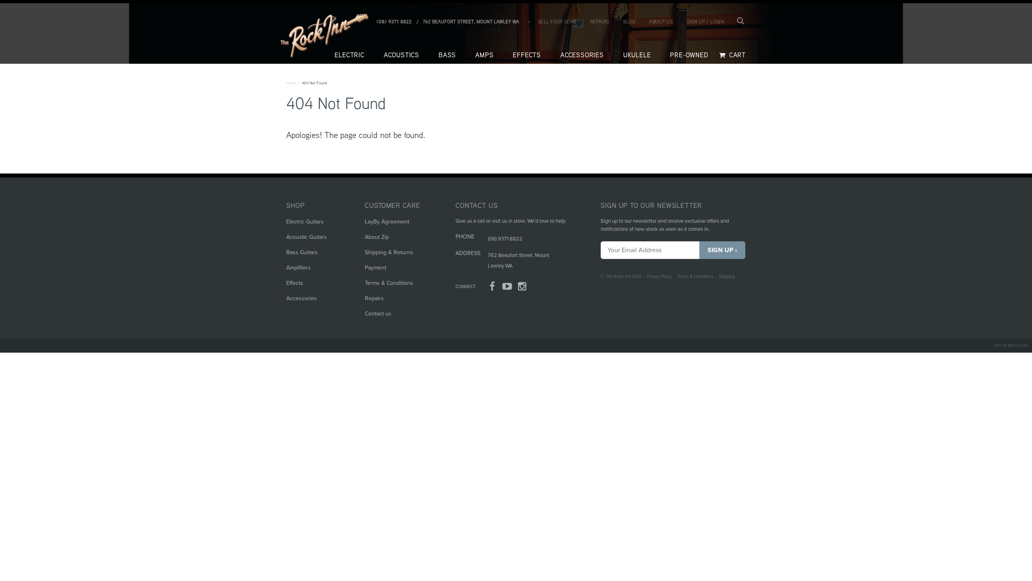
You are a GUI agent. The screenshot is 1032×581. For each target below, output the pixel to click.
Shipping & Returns (389, 252)
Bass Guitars (302, 252)
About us (660, 21)
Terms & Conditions (695, 276)
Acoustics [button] (401, 55)
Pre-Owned (689, 55)
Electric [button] (349, 55)
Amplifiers (298, 267)
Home (291, 83)
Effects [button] (527, 55)
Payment (375, 267)
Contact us (378, 313)
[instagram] (522, 287)
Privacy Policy (659, 276)
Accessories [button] (582, 55)
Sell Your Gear (557, 21)
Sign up (696, 21)
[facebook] (492, 287)
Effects (294, 283)
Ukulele (637, 55)
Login (717, 21)
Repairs (599, 21)
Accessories (301, 298)
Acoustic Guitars (306, 237)
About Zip (377, 237)
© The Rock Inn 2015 (621, 276)
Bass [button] (447, 55)
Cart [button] (736, 55)
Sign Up (720, 250)
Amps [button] (484, 55)
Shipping (727, 276)
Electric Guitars (305, 221)
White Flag (1018, 345)
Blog (629, 21)
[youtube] (507, 287)
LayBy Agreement (387, 221)
